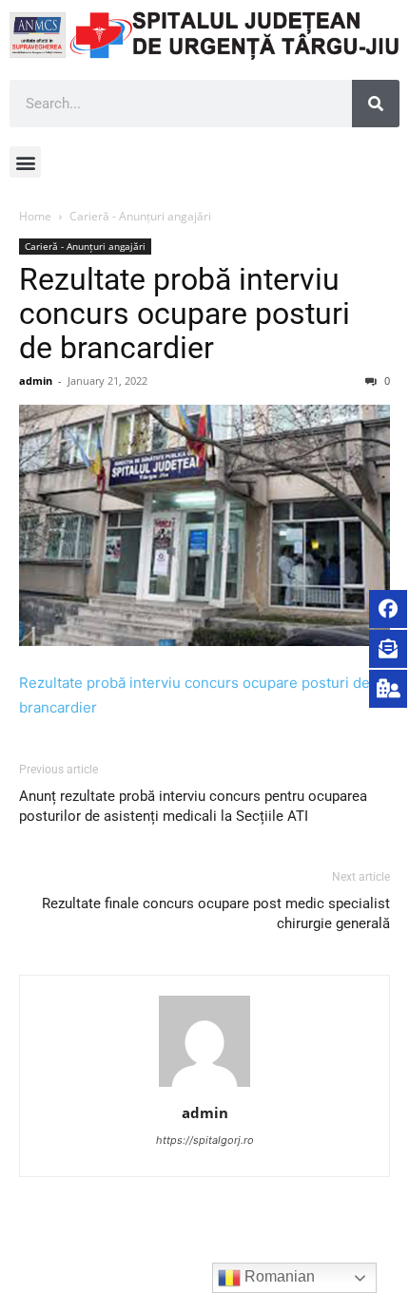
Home (35, 216)
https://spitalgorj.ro (205, 1140)
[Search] (375, 103)
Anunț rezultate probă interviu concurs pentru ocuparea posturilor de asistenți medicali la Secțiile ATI (193, 806)
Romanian (278, 1276)
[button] (25, 162)
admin (35, 380)
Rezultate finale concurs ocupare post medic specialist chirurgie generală (216, 913)
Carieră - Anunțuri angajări (140, 216)
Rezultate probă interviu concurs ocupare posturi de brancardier (184, 313)
